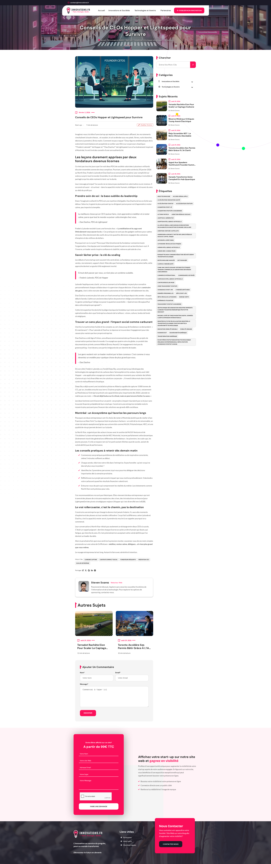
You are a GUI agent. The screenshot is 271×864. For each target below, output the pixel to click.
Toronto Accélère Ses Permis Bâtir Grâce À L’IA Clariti (133, 646)
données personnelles (165, 293)
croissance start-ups (165, 290)
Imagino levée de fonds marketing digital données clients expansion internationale (175, 317)
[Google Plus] (89, 570)
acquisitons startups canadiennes (170, 211)
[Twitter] (86, 570)
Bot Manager (182, 260)
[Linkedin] (92, 570)
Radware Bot (162, 333)
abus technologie (164, 196)
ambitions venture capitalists (168, 231)
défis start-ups (181, 293)
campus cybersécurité (165, 264)
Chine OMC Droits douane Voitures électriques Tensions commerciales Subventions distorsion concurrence (174, 270)
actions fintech (163, 214)
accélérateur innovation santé (169, 200)
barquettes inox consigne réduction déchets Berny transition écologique (176, 256)
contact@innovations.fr (79, 2)
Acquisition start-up (165, 207)
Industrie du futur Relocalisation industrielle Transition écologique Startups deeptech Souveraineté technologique (174, 323)
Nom (82, 673)
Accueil (101, 10)
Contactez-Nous (170, 844)
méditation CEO (143, 559)
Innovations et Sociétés (119, 10)
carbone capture (91, 559)
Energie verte (184, 297)
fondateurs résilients (128, 559)
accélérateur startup (165, 203)
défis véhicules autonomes (167, 297)
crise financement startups (167, 286)
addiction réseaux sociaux (181, 214)
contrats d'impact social (109, 559)
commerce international (166, 275)
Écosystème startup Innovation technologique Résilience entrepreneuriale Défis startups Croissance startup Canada (174, 342)
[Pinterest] (95, 570)
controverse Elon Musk (166, 282)
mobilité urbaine (186, 329)
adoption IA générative (166, 218)
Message (84, 684)
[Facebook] (83, 570)
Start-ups (129, 40)
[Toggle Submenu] (192, 82)
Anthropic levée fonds (166, 240)
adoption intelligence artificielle (170, 221)
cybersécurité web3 (183, 290)
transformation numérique (167, 336)
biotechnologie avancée (166, 260)
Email (117, 673)
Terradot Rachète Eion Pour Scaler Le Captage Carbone (91, 646)
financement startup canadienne (169, 304)
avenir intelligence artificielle (169, 247)
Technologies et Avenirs (145, 10)
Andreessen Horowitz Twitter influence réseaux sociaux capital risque (175, 235)
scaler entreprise (82, 563)
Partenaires (166, 10)
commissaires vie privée (186, 275)
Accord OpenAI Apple (180, 196)
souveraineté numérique (178, 333)
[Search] (193, 64)
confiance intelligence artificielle (170, 279)
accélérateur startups (184, 203)
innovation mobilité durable (168, 329)
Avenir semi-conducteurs (167, 251)
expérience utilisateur (165, 300)
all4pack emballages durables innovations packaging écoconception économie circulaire (174, 226)
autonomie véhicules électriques (169, 244)
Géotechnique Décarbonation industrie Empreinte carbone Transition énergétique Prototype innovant (175, 310)
